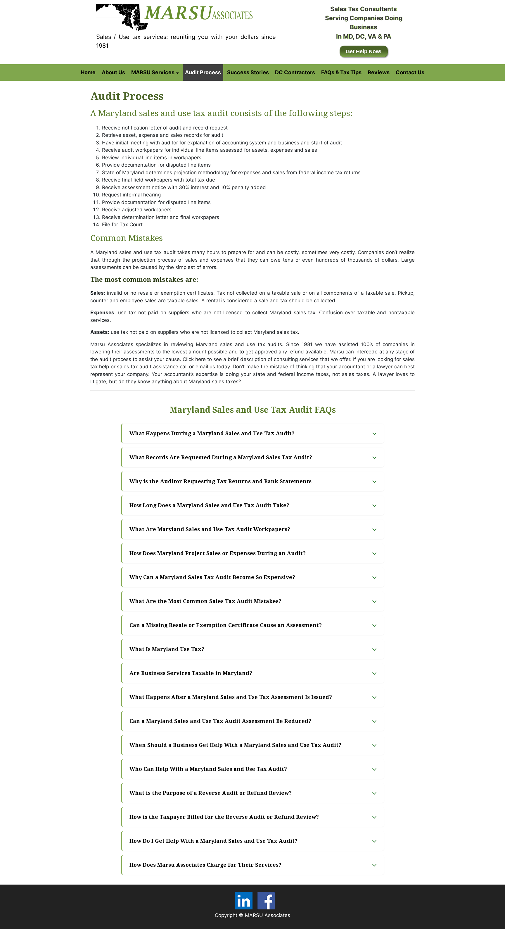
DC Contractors (295, 72)
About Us (113, 72)
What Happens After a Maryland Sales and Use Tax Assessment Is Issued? (230, 697)
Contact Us (410, 72)
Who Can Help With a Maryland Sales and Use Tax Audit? (208, 769)
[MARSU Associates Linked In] (243, 900)
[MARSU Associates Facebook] (266, 900)
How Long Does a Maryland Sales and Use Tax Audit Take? (209, 505)
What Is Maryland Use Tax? (166, 649)
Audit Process (203, 72)
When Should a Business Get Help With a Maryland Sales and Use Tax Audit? (235, 745)
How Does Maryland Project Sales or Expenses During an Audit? (217, 553)
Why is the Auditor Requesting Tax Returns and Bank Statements (220, 481)
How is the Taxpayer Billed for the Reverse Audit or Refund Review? (224, 817)
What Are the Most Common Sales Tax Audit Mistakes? (205, 601)
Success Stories (248, 72)
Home (88, 72)
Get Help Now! (364, 51)
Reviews (379, 72)
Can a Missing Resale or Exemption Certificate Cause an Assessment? (225, 625)
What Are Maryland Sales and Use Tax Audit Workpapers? (209, 529)
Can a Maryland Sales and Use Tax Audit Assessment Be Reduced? (220, 721)
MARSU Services (152, 72)
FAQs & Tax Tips (341, 72)
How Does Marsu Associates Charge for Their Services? (205, 865)
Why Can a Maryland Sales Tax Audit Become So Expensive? (212, 577)
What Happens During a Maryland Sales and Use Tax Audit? (212, 433)
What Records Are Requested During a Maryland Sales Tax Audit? (220, 457)
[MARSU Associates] (173, 16)
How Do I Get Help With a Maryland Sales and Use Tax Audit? (213, 841)
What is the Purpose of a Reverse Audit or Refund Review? (210, 793)
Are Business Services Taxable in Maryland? (190, 673)
